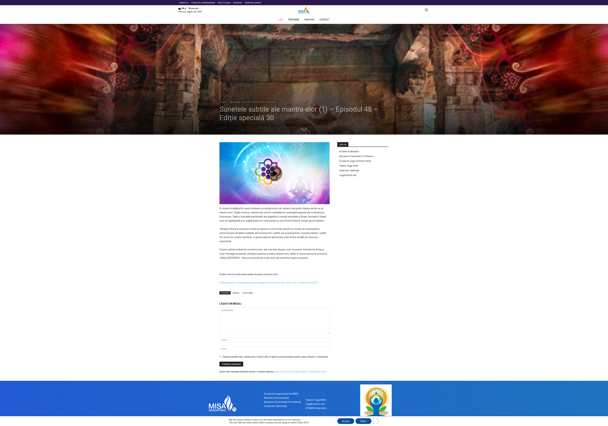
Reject (363, 421)
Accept (345, 421)
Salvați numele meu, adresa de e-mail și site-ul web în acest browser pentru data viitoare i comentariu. (276, 356)
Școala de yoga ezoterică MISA (355, 160)
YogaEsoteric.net (347, 175)
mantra (236, 293)
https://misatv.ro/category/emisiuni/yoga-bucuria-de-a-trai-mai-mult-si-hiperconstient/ (268, 282)
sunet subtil (248, 293)
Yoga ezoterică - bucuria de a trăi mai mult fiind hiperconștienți (253, 102)
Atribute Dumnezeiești (276, 397)
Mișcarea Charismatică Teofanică (356, 156)
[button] (426, 9)
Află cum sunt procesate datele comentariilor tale (300, 371)
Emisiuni (223, 102)
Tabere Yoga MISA (348, 165)
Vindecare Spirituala (349, 170)
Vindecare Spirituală (275, 405)
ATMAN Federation (349, 151)
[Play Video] (274, 173)
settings (314, 422)
